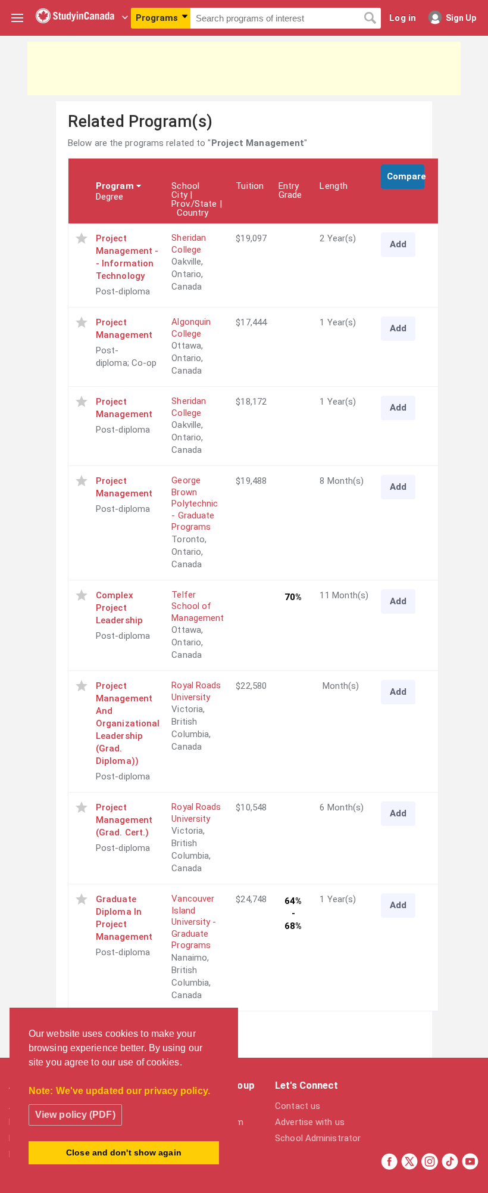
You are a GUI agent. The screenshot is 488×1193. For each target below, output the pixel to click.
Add (398, 244)
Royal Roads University (196, 691)
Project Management (124, 328)
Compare (406, 176)
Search (370, 18)
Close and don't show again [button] (124, 1152)
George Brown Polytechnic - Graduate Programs (194, 503)
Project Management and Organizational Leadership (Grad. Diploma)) (127, 723)
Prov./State (194, 203)
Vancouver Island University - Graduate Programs (193, 921)
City (179, 194)
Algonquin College (191, 327)
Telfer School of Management (197, 606)
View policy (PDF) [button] (75, 1115)
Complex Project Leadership (119, 608)
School (185, 186)
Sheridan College (188, 243)
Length (334, 186)
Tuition (250, 186)
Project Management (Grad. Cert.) (124, 820)
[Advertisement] (244, 68)
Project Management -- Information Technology (127, 257)
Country (193, 212)
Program (115, 186)
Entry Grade (290, 190)
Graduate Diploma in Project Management (124, 918)
